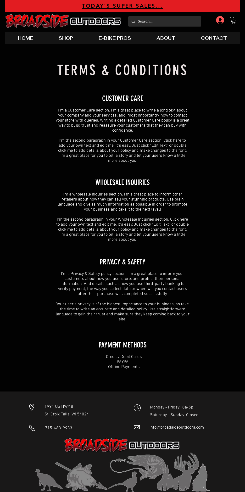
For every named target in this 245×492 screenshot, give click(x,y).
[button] (233, 20)
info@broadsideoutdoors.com (177, 427)
